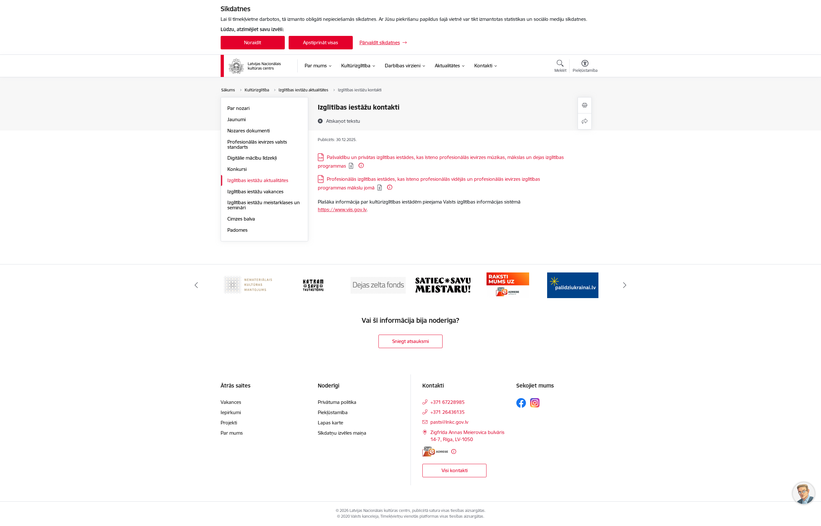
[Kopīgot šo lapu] (584, 121)
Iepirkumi (231, 412)
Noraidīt (252, 42)
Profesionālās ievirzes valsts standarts (257, 144)
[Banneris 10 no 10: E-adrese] (508, 285)
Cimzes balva (241, 219)
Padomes (237, 230)
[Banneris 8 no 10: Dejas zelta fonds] (378, 285)
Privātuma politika (337, 402)
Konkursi (237, 169)
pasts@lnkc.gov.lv (449, 422)
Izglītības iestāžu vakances (255, 191)
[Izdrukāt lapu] (584, 105)
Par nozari (238, 108)
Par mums (232, 433)
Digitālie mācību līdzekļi (252, 158)
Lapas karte (330, 423)
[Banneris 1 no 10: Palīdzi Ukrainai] (572, 285)
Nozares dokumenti (248, 131)
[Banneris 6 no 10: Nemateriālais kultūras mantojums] (248, 285)
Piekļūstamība (333, 412)
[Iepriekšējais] (196, 285)
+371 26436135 (447, 412)
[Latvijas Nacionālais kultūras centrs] (259, 66)
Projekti (229, 423)
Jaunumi (236, 119)
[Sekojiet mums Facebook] (521, 403)
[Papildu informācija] (361, 165)
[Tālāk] (625, 285)
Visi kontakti (455, 470)
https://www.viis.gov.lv (342, 209)
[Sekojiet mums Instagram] (535, 402)
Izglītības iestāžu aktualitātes (257, 180)
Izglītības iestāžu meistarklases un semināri (263, 205)
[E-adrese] (435, 451)
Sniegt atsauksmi (410, 341)
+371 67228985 (447, 402)
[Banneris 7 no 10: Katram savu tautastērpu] (313, 285)
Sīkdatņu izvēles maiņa (342, 433)
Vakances (231, 402)
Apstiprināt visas (320, 42)
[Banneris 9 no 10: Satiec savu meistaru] (442, 285)
